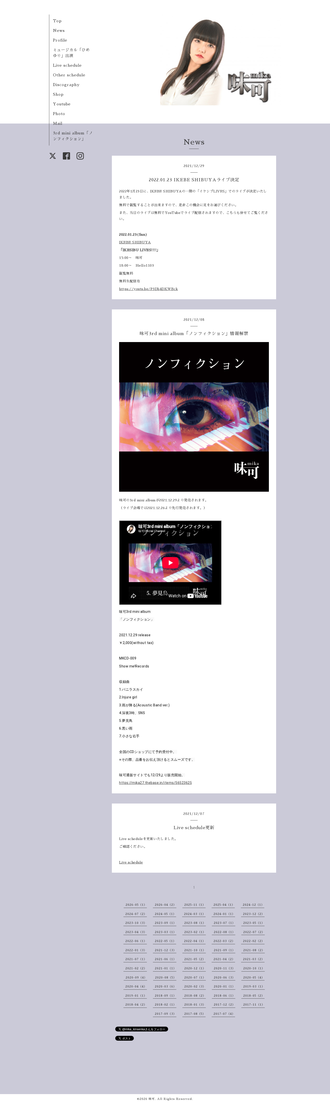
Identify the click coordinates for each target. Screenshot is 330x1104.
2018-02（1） (165, 1004)
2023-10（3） (136, 922)
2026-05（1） (136, 904)
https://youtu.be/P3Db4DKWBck (148, 289)
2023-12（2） (254, 914)
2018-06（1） (224, 995)
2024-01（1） (224, 914)
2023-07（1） (224, 922)
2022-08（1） (224, 932)
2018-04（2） (136, 1004)
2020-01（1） (224, 986)
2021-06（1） (165, 959)
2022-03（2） (224, 941)
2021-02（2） (136, 968)
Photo (59, 114)
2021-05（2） (195, 959)
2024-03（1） (195, 914)
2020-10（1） (254, 968)
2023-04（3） (136, 932)
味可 (152, 1098)
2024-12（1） (253, 904)
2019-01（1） (136, 995)
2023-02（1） (195, 932)
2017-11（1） (254, 1004)
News (59, 31)
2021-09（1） (224, 950)
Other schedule (69, 75)
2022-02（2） (254, 941)
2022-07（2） (254, 932)
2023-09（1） (165, 922)
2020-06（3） (224, 977)
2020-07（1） (195, 977)
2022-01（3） (136, 950)
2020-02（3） (195, 986)
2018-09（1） (165, 995)
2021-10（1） (195, 950)
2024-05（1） (165, 914)
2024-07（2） (136, 914)
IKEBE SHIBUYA (135, 242)
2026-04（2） (165, 904)
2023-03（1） (165, 932)
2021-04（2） (224, 959)
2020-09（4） (136, 977)
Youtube (62, 104)
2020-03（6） (165, 986)
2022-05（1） (165, 941)
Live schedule (67, 65)
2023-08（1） (195, 922)
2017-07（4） (224, 1013)
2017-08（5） (195, 1013)
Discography (66, 85)
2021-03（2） (254, 959)
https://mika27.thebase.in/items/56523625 (155, 783)
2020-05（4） (254, 977)
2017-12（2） (224, 1004)
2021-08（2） (254, 950)
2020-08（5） (165, 977)
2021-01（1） (165, 968)
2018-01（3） (195, 1004)
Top (57, 21)
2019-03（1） (254, 986)
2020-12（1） (195, 968)
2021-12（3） (165, 950)
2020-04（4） (136, 986)
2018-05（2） (254, 995)
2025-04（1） (224, 904)
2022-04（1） (195, 941)
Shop (58, 94)
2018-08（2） (195, 995)
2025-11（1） (195, 904)
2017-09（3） (165, 1013)
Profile (60, 40)
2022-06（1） (136, 941)
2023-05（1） (254, 922)
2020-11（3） (224, 968)
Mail (57, 123)
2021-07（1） (136, 959)
